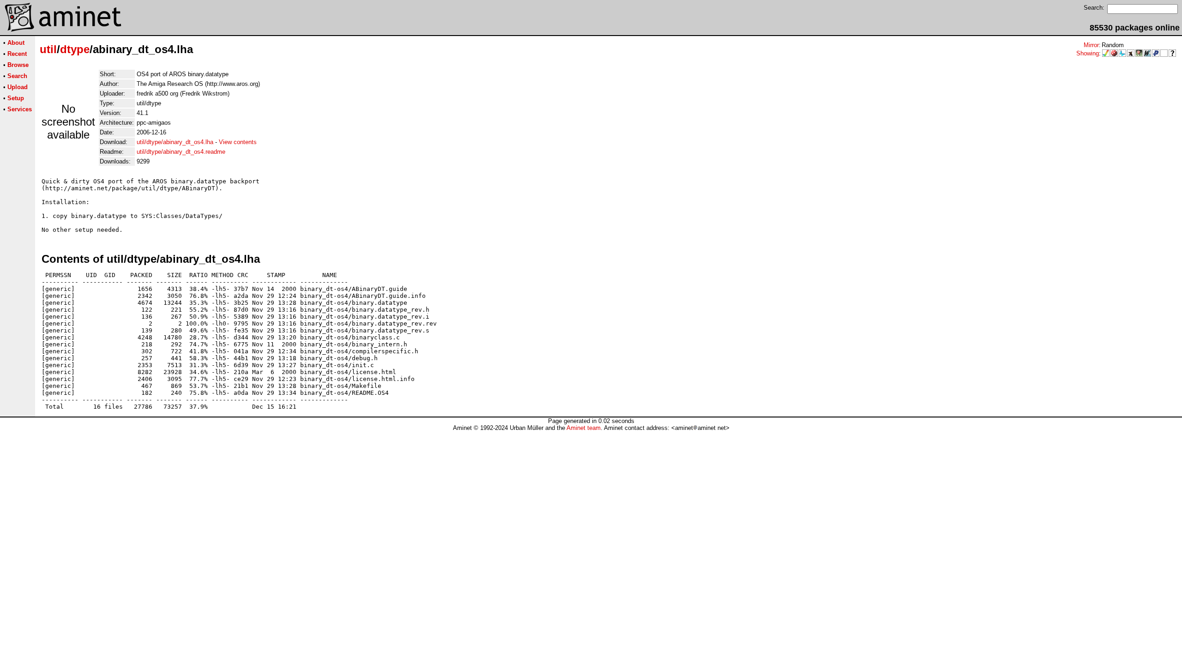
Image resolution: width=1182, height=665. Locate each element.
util (48, 49)
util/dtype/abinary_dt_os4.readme (181, 151)
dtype (75, 49)
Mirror (1091, 45)
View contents (238, 142)
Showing (1087, 53)
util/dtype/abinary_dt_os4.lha (175, 142)
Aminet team (584, 427)
